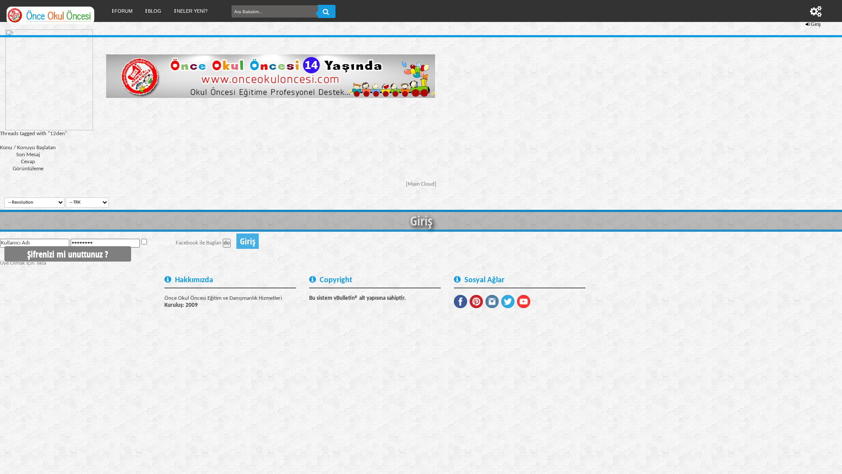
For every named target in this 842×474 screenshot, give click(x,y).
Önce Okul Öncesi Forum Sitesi (784, 201)
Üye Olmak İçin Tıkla (23, 263)
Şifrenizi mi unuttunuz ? (67, 254)
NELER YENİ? (192, 11)
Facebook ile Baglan (198, 243)
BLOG (154, 11)
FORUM (126, 11)
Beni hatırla (161, 243)
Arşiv (829, 201)
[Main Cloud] (421, 184)
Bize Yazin (734, 201)
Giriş (816, 24)
